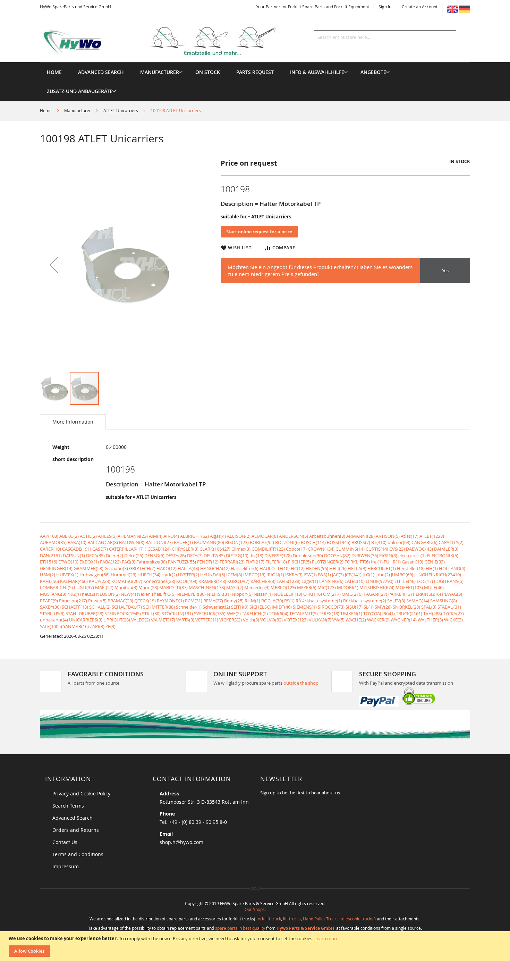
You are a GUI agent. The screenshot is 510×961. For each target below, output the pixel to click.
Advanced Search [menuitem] (101, 72)
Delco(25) (133, 555)
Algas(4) (218, 536)
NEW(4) (128, 594)
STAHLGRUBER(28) (84, 613)
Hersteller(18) (411, 568)
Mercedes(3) (257, 587)
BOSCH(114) (313, 542)
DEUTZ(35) (214, 555)
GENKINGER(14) (56, 568)
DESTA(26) (175, 555)
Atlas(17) (409, 536)
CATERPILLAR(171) (127, 549)
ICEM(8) (234, 574)
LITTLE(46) (405, 581)
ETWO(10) (68, 562)
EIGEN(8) (388, 555)
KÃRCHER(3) (262, 581)
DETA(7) (195, 555)
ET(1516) (48, 562)
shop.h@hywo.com (181, 842)
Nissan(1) (263, 594)
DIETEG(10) (237, 555)
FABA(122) (110, 562)
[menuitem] (159, 72)
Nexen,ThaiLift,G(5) (156, 594)
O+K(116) (312, 594)
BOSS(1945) (338, 542)
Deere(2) (114, 555)
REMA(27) (213, 601)
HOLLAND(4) (452, 568)
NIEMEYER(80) (191, 594)
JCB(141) (353, 574)
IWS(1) (324, 574)
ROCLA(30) (272, 601)
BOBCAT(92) (262, 542)
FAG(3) (128, 562)
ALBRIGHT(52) (194, 536)
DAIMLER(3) (446, 549)
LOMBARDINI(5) (56, 587)
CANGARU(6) (424, 542)
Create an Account (419, 6)
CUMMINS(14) (350, 549)
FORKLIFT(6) (357, 562)
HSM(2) (47, 574)
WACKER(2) (378, 620)
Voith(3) (251, 620)
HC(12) (298, 568)
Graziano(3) (116, 568)
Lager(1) (309, 581)
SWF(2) (234, 613)
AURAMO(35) (53, 542)
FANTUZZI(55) (182, 562)
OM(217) (332, 594)
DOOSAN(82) (337, 555)
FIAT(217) (255, 562)
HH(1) (432, 568)
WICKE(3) (453, 620)
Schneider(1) (189, 607)
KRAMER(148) (212, 581)
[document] (256, 946)
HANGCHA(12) (215, 568)
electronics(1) (412, 555)
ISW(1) (310, 574)
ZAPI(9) (97, 626)
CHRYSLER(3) (185, 549)
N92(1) (74, 594)
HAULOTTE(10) (275, 568)
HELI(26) (338, 568)
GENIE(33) (434, 562)
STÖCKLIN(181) (177, 613)
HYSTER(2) (188, 574)
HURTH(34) (148, 574)
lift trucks (292, 918)
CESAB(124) (159, 549)
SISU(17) (354, 607)
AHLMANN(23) (133, 536)
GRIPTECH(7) (142, 568)
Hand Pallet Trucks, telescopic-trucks (338, 918)
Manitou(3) (125, 587)
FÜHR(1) (392, 562)
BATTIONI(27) (159, 542)
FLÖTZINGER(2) (327, 562)
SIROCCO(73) (331, 607)
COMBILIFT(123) (268, 549)
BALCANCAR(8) (102, 542)
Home (46, 110)
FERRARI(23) (232, 562)
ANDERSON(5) (293, 536)
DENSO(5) (154, 555)
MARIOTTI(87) (173, 587)
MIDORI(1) (347, 587)
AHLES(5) (107, 536)
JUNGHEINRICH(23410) (437, 574)
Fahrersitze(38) (151, 562)
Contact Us (64, 842)
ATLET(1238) (431, 536)
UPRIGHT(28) (116, 620)
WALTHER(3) (430, 620)
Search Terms (68, 805)
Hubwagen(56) (94, 574)
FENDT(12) (208, 562)
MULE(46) (434, 587)
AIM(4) (155, 536)
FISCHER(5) (299, 562)
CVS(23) (397, 549)
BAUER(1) (183, 542)
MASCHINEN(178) (207, 587)
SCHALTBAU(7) (127, 607)
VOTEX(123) (296, 620)
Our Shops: (255, 909)
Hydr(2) (169, 574)
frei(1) (377, 562)
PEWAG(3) (452, 594)
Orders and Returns (75, 830)
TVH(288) (432, 613)
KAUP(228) (99, 581)
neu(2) (88, 594)
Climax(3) (240, 549)
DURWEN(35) (364, 555)
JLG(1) (368, 574)
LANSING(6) (331, 581)
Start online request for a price (259, 231)
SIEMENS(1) (305, 607)
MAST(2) (234, 587)
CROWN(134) (321, 549)
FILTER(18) (276, 562)
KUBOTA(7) (238, 581)
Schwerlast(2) (216, 607)
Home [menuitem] (54, 72)
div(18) (256, 555)
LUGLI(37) (84, 587)
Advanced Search (72, 817)
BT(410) (378, 542)
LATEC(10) (355, 581)
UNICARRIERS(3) (85, 620)
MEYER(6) (306, 587)
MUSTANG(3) (53, 594)
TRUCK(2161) (409, 613)
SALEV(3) (396, 601)
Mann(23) (148, 587)
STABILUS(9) (52, 613)
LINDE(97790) (379, 581)
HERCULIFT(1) (381, 568)
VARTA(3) (185, 620)
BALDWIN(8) (131, 542)
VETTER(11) (206, 620)
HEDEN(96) (317, 568)
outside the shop (300, 683)
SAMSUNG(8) (443, 601)
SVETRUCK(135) (210, 613)
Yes (445, 270)
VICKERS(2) (230, 620)
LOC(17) (425, 581)
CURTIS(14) (377, 549)
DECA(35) (95, 555)
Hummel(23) (123, 574)
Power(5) (97, 601)
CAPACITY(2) (451, 542)
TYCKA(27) (453, 613)
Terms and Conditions (77, 854)
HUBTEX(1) (67, 574)
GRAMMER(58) (88, 568)
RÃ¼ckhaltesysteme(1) (319, 601)
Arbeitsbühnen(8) (327, 536)
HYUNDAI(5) (212, 574)
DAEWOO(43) (419, 549)
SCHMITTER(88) (159, 607)
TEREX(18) (329, 613)
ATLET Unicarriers (120, 110)
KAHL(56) (49, 581)
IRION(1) (275, 574)
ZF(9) (110, 626)
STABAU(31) (449, 607)
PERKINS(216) (427, 594)
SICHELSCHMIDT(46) (270, 607)
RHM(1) (252, 601)
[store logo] (169, 41)
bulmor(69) (399, 542)
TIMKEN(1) (351, 613)
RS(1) (289, 601)
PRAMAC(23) (120, 601)
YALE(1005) (51, 626)
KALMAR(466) (74, 581)
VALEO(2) (140, 620)
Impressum (65, 866)
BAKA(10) (77, 542)
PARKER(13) (400, 594)
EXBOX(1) (89, 562)
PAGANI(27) (375, 594)
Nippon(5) (242, 594)
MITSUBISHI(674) (376, 587)
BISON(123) (237, 542)
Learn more (326, 938)
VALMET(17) (163, 620)
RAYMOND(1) (170, 601)
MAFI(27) (104, 587)
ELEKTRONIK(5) (442, 555)
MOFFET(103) (409, 587)
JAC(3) (338, 574)
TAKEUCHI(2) (255, 613)
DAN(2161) (51, 555)
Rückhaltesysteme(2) (364, 601)
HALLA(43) (188, 568)
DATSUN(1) (74, 555)
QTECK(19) (145, 601)
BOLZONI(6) (287, 542)
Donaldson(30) (308, 555)
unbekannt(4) (54, 620)
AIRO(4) (171, 536)
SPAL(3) (428, 607)
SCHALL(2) (100, 607)
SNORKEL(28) (406, 607)
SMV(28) (383, 607)
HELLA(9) (357, 568)
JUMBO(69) (402, 574)
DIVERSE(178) (278, 555)
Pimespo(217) (73, 601)
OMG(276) (352, 594)
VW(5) (338, 620)
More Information (72, 421)
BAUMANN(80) (209, 542)
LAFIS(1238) (288, 581)
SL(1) (369, 607)
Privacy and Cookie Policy (81, 793)
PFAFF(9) (49, 601)
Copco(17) (296, 549)
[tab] (73, 421)
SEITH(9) (239, 607)
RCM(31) (193, 601)
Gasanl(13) (412, 562)
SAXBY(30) (50, 607)
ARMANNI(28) (360, 536)
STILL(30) (151, 613)
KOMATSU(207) (126, 581)
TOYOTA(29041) (379, 613)
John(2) (382, 574)
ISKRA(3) (294, 574)
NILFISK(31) (219, 594)
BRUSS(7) (360, 542)
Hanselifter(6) (244, 568)
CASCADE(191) (76, 549)
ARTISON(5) (388, 536)
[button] (54, 264)
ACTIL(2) (88, 536)
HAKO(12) (166, 568)
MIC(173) (326, 587)
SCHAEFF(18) (75, 607)
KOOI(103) (186, 581)
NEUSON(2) (108, 594)
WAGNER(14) (404, 620)
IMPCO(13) (254, 574)
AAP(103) (49, 536)
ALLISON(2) (238, 536)
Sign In (385, 6)
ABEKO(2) (69, 536)
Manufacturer (77, 110)
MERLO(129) (283, 587)
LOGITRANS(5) (449, 581)
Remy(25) (234, 601)
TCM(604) (278, 613)
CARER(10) (50, 549)
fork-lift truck (268, 918)
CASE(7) (100, 549)
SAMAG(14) (417, 601)
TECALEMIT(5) (303, 613)
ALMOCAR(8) (265, 536)
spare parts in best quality (240, 928)
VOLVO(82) (271, 620)
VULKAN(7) (320, 620)
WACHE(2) (356, 620)
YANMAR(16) (76, 626)
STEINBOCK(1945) (122, 613)
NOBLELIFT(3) (288, 594)
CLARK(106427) (214, 549)
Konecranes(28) (159, 581)
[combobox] (385, 37)
